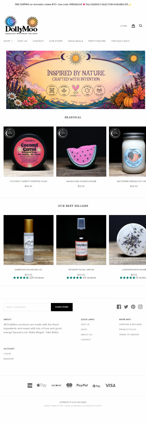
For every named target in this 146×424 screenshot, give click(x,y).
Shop (7, 41)
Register (9, 358)
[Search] (140, 26)
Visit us (22, 41)
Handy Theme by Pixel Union (57, 406)
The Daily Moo (120, 41)
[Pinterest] (133, 307)
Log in (7, 353)
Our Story (56, 41)
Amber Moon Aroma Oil (28, 269)
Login (123, 26)
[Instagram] (140, 307)
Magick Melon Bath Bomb (81, 181)
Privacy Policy (127, 329)
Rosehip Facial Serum (81, 269)
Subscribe (61, 307)
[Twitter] (126, 307)
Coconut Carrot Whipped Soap (28, 181)
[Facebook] (119, 307)
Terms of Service (129, 334)
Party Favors (97, 41)
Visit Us (85, 324)
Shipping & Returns (130, 324)
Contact (38, 41)
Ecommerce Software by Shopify (86, 406)
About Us (86, 334)
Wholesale (75, 41)
